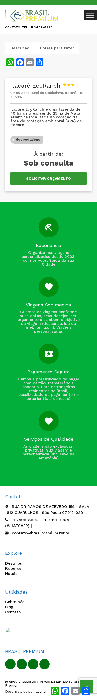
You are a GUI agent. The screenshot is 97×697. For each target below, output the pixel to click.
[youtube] (33, 664)
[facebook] (10, 664)
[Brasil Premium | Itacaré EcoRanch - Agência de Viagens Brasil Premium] (32, 15)
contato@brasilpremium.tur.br (40, 533)
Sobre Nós (15, 601)
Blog (9, 607)
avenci (41, 691)
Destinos (13, 563)
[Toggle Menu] (90, 15)
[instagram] (44, 664)
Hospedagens (28, 139)
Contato (13, 612)
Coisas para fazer (57, 48)
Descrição (19, 48)
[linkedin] (22, 664)
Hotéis (11, 573)
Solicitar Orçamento (48, 178)
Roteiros (13, 568)
